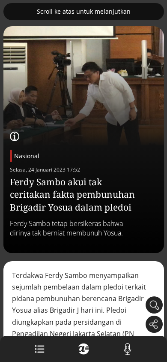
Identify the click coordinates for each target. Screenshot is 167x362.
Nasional (26, 156)
